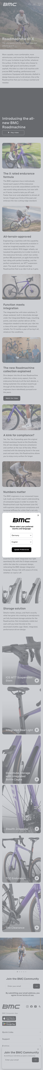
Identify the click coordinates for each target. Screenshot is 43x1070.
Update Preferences (21, 549)
